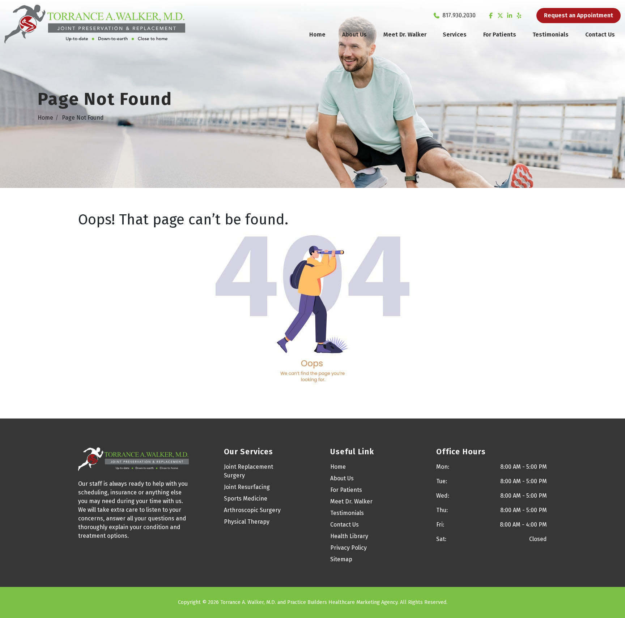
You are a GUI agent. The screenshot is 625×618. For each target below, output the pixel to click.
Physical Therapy (246, 521)
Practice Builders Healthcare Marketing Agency (342, 602)
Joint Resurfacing (247, 487)
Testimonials (550, 34)
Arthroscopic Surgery (252, 510)
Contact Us (600, 34)
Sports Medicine (245, 498)
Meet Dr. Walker (404, 34)
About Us (354, 34)
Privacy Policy (348, 547)
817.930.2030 (459, 15)
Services (455, 34)
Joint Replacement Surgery (248, 471)
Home (317, 34)
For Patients (499, 34)
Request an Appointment (578, 15)
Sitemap (341, 559)
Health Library (349, 536)
